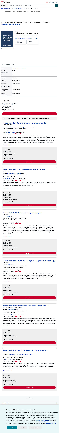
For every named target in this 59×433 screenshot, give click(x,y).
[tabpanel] (29, 81)
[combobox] (31, 5)
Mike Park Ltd (8, 222)
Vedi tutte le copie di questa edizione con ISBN (26, 38)
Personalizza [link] (35, 427)
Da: (19, 42)
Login (52, 2)
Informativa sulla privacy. (51, 423)
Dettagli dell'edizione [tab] (8, 64)
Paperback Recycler (10, 132)
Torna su (29, 399)
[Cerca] (56, 5)
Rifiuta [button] (22, 427)
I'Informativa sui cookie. (40, 421)
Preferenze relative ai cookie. (42, 420)
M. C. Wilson (8, 359)
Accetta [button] (12, 427)
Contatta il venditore (7, 144)
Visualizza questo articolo (7, 104)
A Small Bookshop (10, 314)
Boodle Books (8, 178)
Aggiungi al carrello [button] (29, 113)
